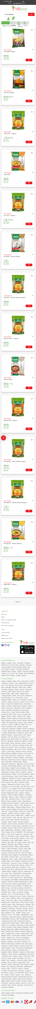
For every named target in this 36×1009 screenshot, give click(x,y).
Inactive (29, 751)
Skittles (25, 762)
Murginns (11, 741)
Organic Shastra (13, 811)
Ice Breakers (5, 772)
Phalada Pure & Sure (14, 784)
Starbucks (22, 782)
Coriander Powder (9, 51)
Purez (26, 697)
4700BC (19, 886)
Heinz (3, 950)
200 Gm (11, 96)
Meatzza (4, 954)
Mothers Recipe (6, 774)
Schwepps (4, 797)
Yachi (27, 838)
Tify (17, 948)
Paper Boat (16, 964)
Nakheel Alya (9, 830)
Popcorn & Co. (18, 877)
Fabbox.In (21, 733)
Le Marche (23, 867)
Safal (12, 693)
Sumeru (10, 724)
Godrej (23, 913)
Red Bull (15, 757)
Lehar (32, 933)
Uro (29, 737)
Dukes (10, 795)
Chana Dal (7, 174)
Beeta (20, 801)
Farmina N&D (5, 919)
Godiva (10, 828)
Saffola (29, 687)
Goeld (4, 805)
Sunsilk (9, 809)
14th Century (12, 691)
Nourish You (20, 691)
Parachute (8, 867)
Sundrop (13, 919)
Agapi (20, 842)
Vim (19, 700)
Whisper (29, 788)
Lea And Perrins (19, 972)
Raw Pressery (25, 819)
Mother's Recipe (20, 931)
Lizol (22, 964)
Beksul (10, 952)
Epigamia (4, 952)
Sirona (33, 815)
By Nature (23, 747)
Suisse (21, 956)
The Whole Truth (11, 726)
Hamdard (13, 898)
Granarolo (4, 915)
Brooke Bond (15, 865)
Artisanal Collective (27, 861)
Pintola (16, 776)
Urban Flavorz (15, 902)
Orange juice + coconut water (10, 786)
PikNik (17, 846)
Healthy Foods (6, 902)
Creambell (4, 846)
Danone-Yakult (20, 712)
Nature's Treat (5, 739)
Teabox (3, 939)
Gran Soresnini (10, 685)
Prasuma (25, 908)
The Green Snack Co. (19, 894)
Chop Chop (9, 900)
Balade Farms (18, 704)
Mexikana (9, 757)
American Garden (23, 822)
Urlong (26, 764)
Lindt (24, 766)
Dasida (10, 824)
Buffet (8, 981)
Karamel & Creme (23, 950)
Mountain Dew (9, 931)
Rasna (29, 857)
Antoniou (24, 983)
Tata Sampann (7, 50)
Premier (19, 726)
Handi (12, 840)
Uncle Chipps (25, 710)
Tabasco (7, 975)
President (4, 892)
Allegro (24, 743)
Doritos (3, 937)
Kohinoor (21, 968)
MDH (18, 919)
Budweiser (23, 768)
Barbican (9, 950)
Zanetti (24, 917)
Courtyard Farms (6, 695)
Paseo (29, 716)
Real (8, 865)
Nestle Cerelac (24, 890)
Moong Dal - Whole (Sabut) (13, 543)
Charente (19, 908)
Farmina (29, 935)
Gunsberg (4, 714)
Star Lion (14, 968)
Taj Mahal (19, 807)
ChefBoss (4, 908)
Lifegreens (24, 760)
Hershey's (15, 745)
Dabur (31, 776)
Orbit (21, 805)
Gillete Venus (5, 910)
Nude (19, 898)
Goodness (20, 892)
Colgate (28, 813)
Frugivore (28, 970)
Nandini (25, 728)
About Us (4, 614)
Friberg (24, 981)
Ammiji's (14, 801)
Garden (32, 863)
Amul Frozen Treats (14, 760)
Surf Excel (4, 946)
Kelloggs (11, 844)
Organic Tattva (6, 693)
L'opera (17, 836)
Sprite (12, 819)
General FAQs (5, 632)
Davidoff (9, 710)
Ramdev (20, 753)
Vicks (11, 873)
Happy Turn (23, 797)
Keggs (12, 943)
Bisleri (32, 902)
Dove (32, 702)
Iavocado (18, 743)
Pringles (19, 731)
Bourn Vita (29, 946)
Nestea (18, 983)
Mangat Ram (25, 915)
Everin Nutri (5, 972)
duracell (27, 844)
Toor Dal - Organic (9, 215)
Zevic (28, 784)
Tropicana (14, 863)
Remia (8, 743)
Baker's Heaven (6, 801)
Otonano (31, 764)
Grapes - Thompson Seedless (19, 669)
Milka (23, 724)
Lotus (13, 861)
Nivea (30, 853)
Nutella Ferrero (12, 733)
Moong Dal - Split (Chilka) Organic (15, 461)
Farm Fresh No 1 (7, 817)
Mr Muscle (17, 724)
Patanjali (26, 805)
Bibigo (9, 948)
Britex (20, 979)
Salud (29, 735)
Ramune (4, 681)
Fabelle (3, 948)
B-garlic (30, 722)
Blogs (3, 617)
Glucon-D (16, 702)
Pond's (24, 751)
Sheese (30, 706)
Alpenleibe (5, 780)
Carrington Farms (14, 875)
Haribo (18, 772)
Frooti (13, 834)
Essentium (4, 689)
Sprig (13, 739)
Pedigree (4, 894)
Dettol (16, 900)
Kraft (26, 910)
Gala (14, 904)
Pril (27, 906)
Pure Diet (27, 786)
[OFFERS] (13, 22)
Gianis (12, 743)
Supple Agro (22, 962)
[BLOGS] (25, 22)
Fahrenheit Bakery (7, 850)
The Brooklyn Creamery (27, 803)
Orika (27, 712)
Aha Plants (11, 908)
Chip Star (22, 946)
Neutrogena (29, 943)
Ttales (31, 739)
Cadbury (16, 795)
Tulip (26, 958)
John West (14, 888)
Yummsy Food (28, 985)
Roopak (17, 813)
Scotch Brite (5, 838)
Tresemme (28, 795)
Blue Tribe (11, 842)
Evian (31, 890)
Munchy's (30, 917)
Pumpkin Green (6, 671)
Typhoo (32, 774)
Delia (8, 943)
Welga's (21, 795)
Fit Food (17, 747)
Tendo (15, 714)
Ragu (16, 737)
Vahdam (7, 768)
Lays (6, 799)
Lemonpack (5, 728)
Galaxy (8, 832)
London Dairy (11, 751)
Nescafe (18, 751)
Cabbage (29, 665)
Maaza (8, 753)
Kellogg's (21, 985)
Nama (7, 857)
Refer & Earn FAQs (6, 638)
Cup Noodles (5, 863)
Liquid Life (31, 869)
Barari (19, 720)
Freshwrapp (29, 757)
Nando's (27, 964)
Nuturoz (25, 776)
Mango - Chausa (15, 675)
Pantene (17, 819)
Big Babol (16, 952)
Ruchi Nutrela (12, 766)
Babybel (4, 890)
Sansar (14, 716)
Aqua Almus (11, 807)
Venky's (15, 956)
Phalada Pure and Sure (26, 977)
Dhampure (31, 728)
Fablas (14, 695)
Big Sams (15, 687)
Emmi (24, 749)
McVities (25, 741)
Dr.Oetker (15, 782)
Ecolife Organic (15, 923)
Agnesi (18, 975)
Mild (29, 848)
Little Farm (22, 811)
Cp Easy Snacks (16, 826)
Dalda (3, 770)
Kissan (15, 700)
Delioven (20, 716)
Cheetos (9, 718)
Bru (25, 716)
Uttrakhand (4, 764)
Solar (23, 708)
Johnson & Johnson (14, 853)
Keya (3, 687)
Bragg (5, 733)
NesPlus (18, 861)
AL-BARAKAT (19, 832)
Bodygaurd (4, 859)
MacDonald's (25, 923)
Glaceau (4, 766)
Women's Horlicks (11, 720)
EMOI (29, 718)
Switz (8, 861)
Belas (3, 900)
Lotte (10, 714)
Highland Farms (24, 683)
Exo (6, 811)
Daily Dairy (20, 764)
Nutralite (4, 737)
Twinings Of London (15, 896)
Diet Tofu (4, 741)
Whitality (14, 809)
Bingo (12, 780)
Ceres (11, 859)
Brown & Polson (27, 979)
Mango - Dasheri (17, 671)
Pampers (10, 735)
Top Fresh (4, 987)
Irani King (12, 983)
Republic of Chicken (15, 778)
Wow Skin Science (23, 809)
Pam (8, 815)
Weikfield (14, 753)
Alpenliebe (17, 780)
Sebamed (25, 941)
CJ (8, 925)
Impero (17, 689)
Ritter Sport (15, 867)
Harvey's (4, 964)
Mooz (7, 755)
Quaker (14, 958)
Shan (9, 890)
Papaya (20, 673)
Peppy (14, 681)
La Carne (22, 790)
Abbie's (14, 890)
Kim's (10, 892)
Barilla (4, 904)
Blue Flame (31, 720)
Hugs (27, 745)
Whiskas (4, 941)
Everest (21, 948)
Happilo (31, 919)
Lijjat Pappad (29, 948)
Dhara (4, 751)
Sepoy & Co (26, 681)
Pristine (3, 815)
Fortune (12, 815)
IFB (8, 722)
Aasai (3, 708)
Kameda (24, 720)
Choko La (4, 724)
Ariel (28, 962)
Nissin (28, 865)
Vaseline (31, 770)
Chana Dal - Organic (10, 133)
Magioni (4, 935)
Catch (15, 817)
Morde (27, 691)
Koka (26, 824)
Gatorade (5, 956)
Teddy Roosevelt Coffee (9, 921)
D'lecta (24, 788)
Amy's (23, 784)
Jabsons (26, 840)
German (8, 782)
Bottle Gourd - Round (8, 665)
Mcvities (28, 904)
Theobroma (9, 708)
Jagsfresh (4, 803)
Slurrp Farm (29, 790)
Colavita (10, 946)
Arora (28, 702)
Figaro (9, 968)
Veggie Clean (10, 933)
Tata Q (31, 910)
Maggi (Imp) (10, 793)
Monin (9, 935)
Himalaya (7, 879)
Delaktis (14, 871)
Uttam (21, 859)
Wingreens (12, 764)
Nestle (3, 943)
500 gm (6, 178)
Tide (29, 983)
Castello (27, 793)
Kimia (3, 720)
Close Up (10, 737)
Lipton (25, 722)
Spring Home (23, 718)
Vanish (32, 681)
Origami (24, 830)
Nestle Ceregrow (28, 859)
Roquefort (13, 728)
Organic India (5, 923)
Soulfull (3, 861)
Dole (12, 832)
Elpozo (27, 972)
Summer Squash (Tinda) (19, 667)
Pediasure (5, 683)
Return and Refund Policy (8, 620)
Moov (19, 681)
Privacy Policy (5, 622)
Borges (24, 770)
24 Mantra (26, 863)
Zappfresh (23, 952)
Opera (9, 985)
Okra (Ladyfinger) (29, 673)
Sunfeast (10, 941)
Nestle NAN (30, 749)
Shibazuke (10, 749)
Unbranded (17, 708)
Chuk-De (21, 871)
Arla (2, 857)
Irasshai (3, 793)
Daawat (12, 772)
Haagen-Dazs (24, 693)
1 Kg (6, 137)
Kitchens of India (12, 939)
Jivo (29, 941)
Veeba (3, 706)
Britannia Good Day (21, 869)
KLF (16, 842)
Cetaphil (21, 793)
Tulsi (7, 960)
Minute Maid (25, 774)
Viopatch (22, 757)
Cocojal (8, 790)
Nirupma (22, 745)
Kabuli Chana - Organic (11, 338)
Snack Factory (25, 902)
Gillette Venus (17, 762)
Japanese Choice (14, 799)
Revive (3, 704)
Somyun (15, 954)
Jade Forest (13, 917)
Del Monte (17, 830)
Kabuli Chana (8, 379)
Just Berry (13, 925)
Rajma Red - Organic (10, 584)
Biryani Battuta (28, 877)
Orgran (10, 964)
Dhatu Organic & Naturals (21, 927)
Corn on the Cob (12, 673)
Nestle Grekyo (6, 871)
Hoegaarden (5, 840)
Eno (33, 778)
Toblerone (28, 975)
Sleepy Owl (26, 828)
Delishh (21, 844)
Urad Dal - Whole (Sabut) (12, 256)
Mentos (15, 718)
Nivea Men (20, 966)
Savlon (20, 722)
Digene (3, 848)
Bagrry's (24, 737)
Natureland (4, 896)
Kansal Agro (26, 731)
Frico (13, 913)
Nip (8, 966)
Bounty (10, 881)
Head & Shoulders (8, 776)
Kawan (17, 933)
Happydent (4, 778)
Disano (15, 824)
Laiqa (6, 873)
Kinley (27, 733)
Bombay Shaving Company (9, 977)
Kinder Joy (18, 739)
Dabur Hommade (12, 848)
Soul (22, 786)
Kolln (10, 956)
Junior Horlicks (14, 838)
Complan (4, 822)
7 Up (12, 697)
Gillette (22, 813)
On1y (9, 962)
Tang (32, 836)
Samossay (21, 970)
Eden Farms (11, 869)
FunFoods (27, 956)
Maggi (3, 981)
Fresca (20, 863)
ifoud (19, 788)
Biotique (11, 689)
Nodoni (24, 780)
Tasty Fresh (10, 704)
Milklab (3, 718)
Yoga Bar (26, 834)
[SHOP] (5, 22)
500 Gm (6, 56)
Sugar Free (18, 741)
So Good (10, 877)
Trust (8, 834)
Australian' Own (27, 826)
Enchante (26, 739)
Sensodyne (20, 910)
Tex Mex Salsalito (24, 929)
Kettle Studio (20, 815)
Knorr (10, 894)
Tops (13, 948)
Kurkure (9, 904)
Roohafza (21, 958)
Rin (28, 780)
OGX (25, 735)
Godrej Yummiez (29, 925)
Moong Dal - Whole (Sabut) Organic (15, 502)
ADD (29, 223)
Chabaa (9, 702)
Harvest (11, 747)
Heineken (24, 700)
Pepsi (3, 790)
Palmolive (4, 795)
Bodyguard (26, 937)
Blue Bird (21, 824)
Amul (26, 848)
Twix (22, 975)
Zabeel (3, 929)
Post (26, 724)
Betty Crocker (26, 807)
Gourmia (21, 848)
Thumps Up (20, 755)
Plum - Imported (20, 665)
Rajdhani (16, 855)
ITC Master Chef (27, 886)
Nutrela (14, 774)
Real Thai (31, 753)
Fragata (29, 830)
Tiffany (25, 842)
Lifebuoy (16, 906)
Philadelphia (22, 954)
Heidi (29, 842)
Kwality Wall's (24, 919)
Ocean (23, 799)
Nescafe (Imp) (23, 855)
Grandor (12, 857)
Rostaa (30, 797)
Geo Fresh (17, 941)
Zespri (16, 859)
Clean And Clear (6, 979)
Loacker (28, 799)
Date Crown (22, 687)
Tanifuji (26, 892)
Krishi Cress (19, 685)
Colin (19, 774)
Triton (3, 832)
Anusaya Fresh (13, 970)
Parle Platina (15, 879)
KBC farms (10, 805)
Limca (23, 875)
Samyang (13, 966)
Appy (27, 782)
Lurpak (11, 972)
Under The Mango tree (25, 900)
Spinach (24, 675)
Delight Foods (14, 768)
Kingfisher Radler (6, 700)
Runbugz (22, 906)
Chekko (30, 981)
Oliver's (16, 805)
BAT (16, 793)
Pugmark (13, 910)
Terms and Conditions (7, 625)
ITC (32, 865)
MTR (28, 894)
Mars (17, 857)
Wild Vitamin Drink (7, 855)
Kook (10, 915)
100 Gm (6, 96)
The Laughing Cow (27, 898)
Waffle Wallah (19, 840)
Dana (19, 917)
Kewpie (24, 706)
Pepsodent (20, 925)
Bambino (8, 913)
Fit (18, 890)
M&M (16, 929)
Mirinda (19, 766)
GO (31, 14)
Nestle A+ (24, 772)
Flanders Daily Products (21, 881)
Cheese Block (5, 712)
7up (19, 737)
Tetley (9, 958)
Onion (14, 663)
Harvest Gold (27, 714)
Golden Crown (20, 943)
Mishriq (16, 946)
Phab (29, 768)
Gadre (4, 865)
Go (6, 836)
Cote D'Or (8, 745)
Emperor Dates (25, 836)
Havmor (14, 950)
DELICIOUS (27, 888)
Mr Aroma (4, 760)
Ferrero (31, 908)
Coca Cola (14, 790)
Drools (22, 689)
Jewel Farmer (19, 697)
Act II (28, 913)
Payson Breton (27, 778)
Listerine (14, 962)
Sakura (30, 772)
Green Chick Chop (24, 939)
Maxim (8, 826)
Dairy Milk (8, 687)
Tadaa (17, 693)
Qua (2, 867)
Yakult (16, 844)
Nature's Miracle (24, 846)
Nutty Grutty (10, 929)
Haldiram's (29, 695)
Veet (3, 755)
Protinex (19, 981)
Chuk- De (19, 937)
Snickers (23, 702)
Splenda (21, 888)
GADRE (18, 913)
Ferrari (20, 714)
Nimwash (4, 824)
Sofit (25, 753)
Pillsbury (11, 797)
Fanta (14, 892)
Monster (22, 865)
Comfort (4, 731)
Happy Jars (19, 834)
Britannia (11, 846)
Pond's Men (27, 704)
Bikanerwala (12, 731)
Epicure (31, 906)
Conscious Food (6, 884)
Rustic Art (24, 853)
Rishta (4, 722)
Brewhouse (30, 952)
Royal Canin (30, 954)
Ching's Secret (18, 735)
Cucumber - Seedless (24, 663)
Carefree (9, 927)
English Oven (11, 937)
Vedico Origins (12, 822)
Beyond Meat (22, 884)
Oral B (10, 954)
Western (22, 838)
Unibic (17, 797)
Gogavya (4, 962)
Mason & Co (18, 749)
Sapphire (4, 784)
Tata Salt (31, 960)
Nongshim (18, 770)
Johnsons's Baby (22, 960)
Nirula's (28, 766)
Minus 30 (26, 817)
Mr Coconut (21, 695)
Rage (3, 913)
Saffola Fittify (17, 873)
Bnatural (11, 987)
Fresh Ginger (5, 669)
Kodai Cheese (17, 706)
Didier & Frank (17, 828)
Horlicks (25, 726)
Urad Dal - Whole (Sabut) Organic (14, 297)
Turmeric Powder (9, 92)
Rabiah (9, 681)
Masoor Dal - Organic (10, 420)
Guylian (14, 979)
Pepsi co (12, 683)
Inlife (3, 799)
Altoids (15, 884)
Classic (24, 896)
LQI (10, 788)
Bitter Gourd (6, 675)
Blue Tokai (13, 755)
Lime (29, 667)
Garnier (8, 716)
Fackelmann (16, 710)
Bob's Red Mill (5, 697)
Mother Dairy (14, 722)
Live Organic (17, 915)
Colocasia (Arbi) (6, 667)
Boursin (13, 981)
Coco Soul (22, 857)
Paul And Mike (28, 685)
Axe (2, 879)
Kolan (31, 927)
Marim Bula (9, 762)
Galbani (14, 788)
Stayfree (19, 728)
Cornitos (4, 842)
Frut (17, 683)
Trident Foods (11, 886)
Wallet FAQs (4, 635)
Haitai (31, 881)
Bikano (31, 855)
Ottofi (8, 898)
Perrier (13, 975)
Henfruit (16, 850)
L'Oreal (7, 819)
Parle (21, 776)
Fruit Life (9, 706)
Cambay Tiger (24, 933)
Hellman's (13, 960)
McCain (14, 985)
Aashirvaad (27, 871)
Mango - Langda (6, 663)
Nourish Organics (14, 803)
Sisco (32, 838)
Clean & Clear (5, 888)
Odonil (13, 712)
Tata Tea (20, 817)
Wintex (3, 753)
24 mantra (11, 836)
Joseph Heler (10, 770)
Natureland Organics (24, 921)
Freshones (4, 983)
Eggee (3, 716)
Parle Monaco (20, 904)
